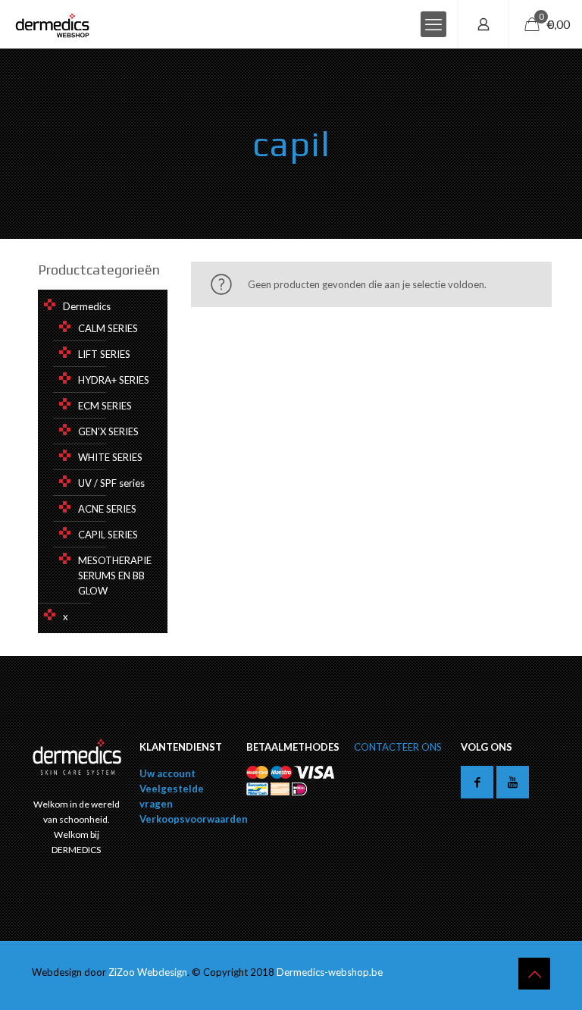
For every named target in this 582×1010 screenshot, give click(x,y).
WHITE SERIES (110, 457)
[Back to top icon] (534, 974)
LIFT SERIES (104, 354)
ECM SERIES (105, 406)
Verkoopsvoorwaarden (193, 819)
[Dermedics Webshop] (52, 24)
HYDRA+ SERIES (113, 380)
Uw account (167, 773)
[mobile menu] (433, 24)
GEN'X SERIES (108, 431)
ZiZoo (122, 972)
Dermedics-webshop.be (330, 972)
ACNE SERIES (107, 509)
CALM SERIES (108, 328)
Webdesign (162, 972)
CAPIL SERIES (108, 535)
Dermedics (87, 306)
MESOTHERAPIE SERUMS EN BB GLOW (115, 575)
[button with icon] (477, 782)
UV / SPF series (111, 483)
